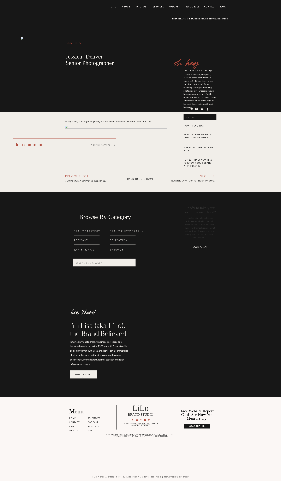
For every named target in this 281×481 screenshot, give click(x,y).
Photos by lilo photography (128, 477)
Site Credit (184, 477)
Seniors (73, 43)
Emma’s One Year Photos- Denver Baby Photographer (95, 180)
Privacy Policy (170, 477)
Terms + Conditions (152, 477)
